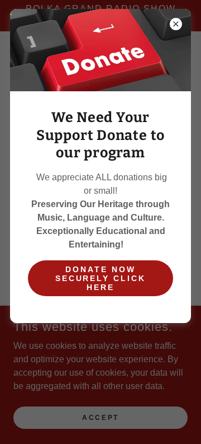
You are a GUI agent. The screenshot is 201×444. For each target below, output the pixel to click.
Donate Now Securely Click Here (100, 278)
